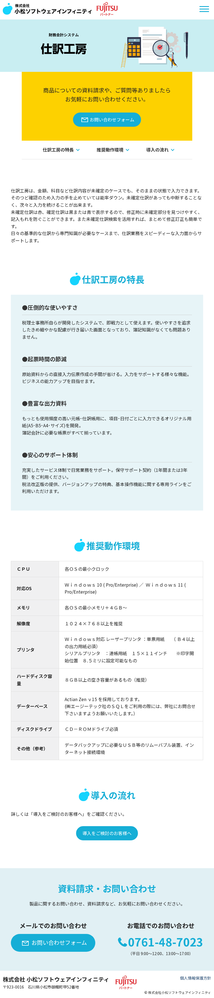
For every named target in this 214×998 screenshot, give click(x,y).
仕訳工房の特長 (58, 149)
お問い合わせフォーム (112, 119)
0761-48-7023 (165, 942)
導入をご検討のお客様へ (107, 833)
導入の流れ (157, 149)
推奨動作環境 (110, 149)
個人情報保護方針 (195, 978)
